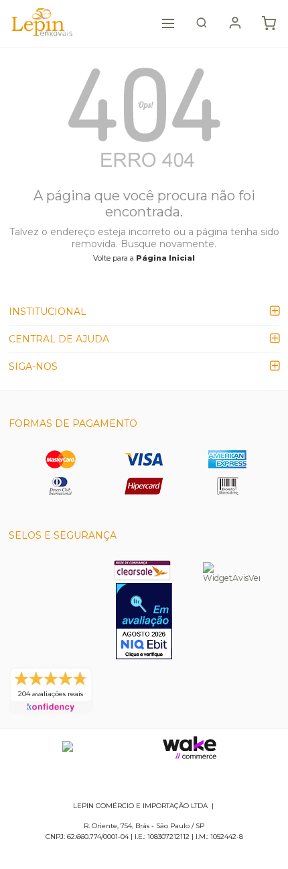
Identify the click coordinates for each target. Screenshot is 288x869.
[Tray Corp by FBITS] (189, 747)
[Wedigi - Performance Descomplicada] (67, 747)
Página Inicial (165, 258)
